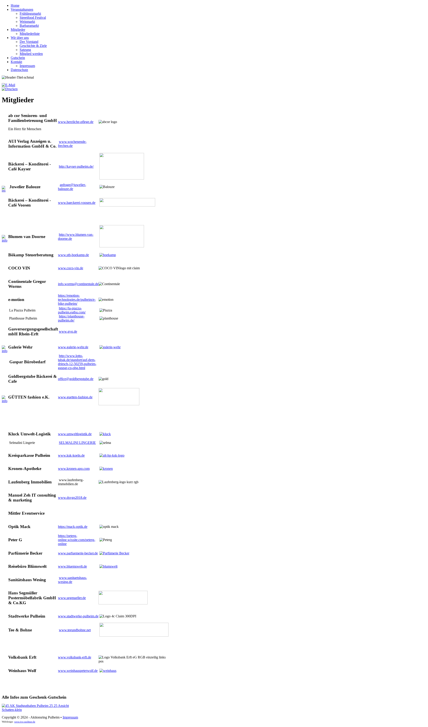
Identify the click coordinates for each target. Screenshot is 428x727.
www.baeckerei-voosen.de (76, 203)
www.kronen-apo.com (74, 468)
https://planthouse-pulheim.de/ (71, 318)
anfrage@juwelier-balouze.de (72, 187)
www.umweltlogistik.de (75, 434)
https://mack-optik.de (72, 527)
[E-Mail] (8, 85)
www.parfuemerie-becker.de (78, 553)
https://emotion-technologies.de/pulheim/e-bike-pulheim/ (77, 299)
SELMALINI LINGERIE (77, 443)
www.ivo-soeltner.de (24, 722)
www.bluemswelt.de (72, 566)
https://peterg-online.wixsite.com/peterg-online (76, 540)
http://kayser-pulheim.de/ (76, 166)
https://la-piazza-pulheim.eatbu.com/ (72, 310)
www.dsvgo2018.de (72, 497)
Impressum (70, 717)
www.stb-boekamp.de (73, 255)
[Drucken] (10, 89)
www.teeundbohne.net (75, 630)
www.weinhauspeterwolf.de (78, 671)
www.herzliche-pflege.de (75, 122)
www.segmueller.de (72, 598)
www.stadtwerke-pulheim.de (78, 616)
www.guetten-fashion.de (75, 397)
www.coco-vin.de (70, 268)
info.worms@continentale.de (78, 284)
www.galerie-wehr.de (73, 347)
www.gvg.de (68, 331)
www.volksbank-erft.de (74, 657)
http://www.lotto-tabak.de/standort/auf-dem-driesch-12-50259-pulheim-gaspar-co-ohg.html (77, 362)
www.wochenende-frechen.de (72, 144)
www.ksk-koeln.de (71, 455)
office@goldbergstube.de (75, 379)
